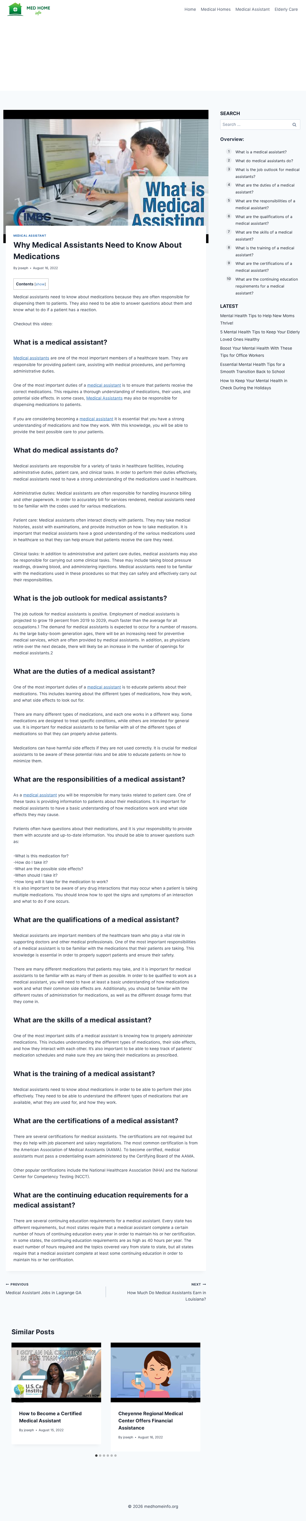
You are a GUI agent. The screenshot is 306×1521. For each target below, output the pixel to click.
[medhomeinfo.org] (30, 9)
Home (190, 9)
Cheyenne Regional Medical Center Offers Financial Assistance (150, 1421)
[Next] (192, 1397)
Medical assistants (31, 358)
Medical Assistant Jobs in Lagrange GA (44, 1288)
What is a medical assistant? (261, 151)
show (40, 284)
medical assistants (73, 450)
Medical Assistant (252, 9)
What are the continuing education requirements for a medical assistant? (266, 286)
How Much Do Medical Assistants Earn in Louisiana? (166, 1292)
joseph (23, 268)
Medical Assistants (104, 398)
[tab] (96, 1455)
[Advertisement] (153, 54)
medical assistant (104, 385)
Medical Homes (216, 9)
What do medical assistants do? (264, 160)
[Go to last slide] (20, 1397)
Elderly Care (286, 9)
